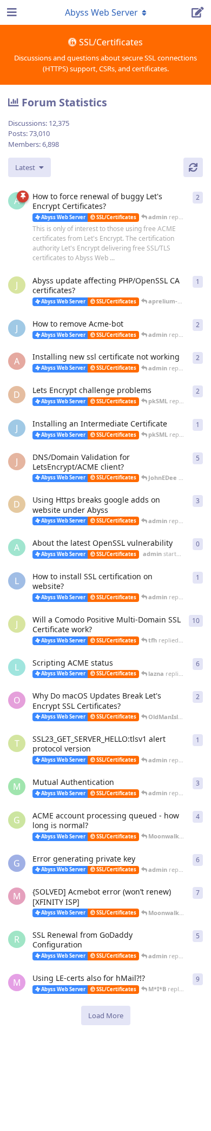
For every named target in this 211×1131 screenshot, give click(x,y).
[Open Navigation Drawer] (11, 12)
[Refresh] (193, 167)
